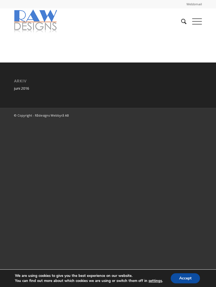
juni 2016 (21, 88)
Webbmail (194, 4)
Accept (185, 278)
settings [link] (155, 280)
